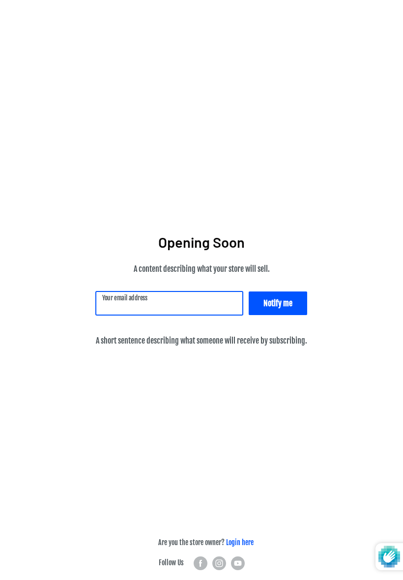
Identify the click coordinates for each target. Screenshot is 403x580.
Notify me (277, 303)
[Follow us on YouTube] (238, 563)
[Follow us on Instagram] (219, 563)
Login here (240, 542)
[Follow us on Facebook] (200, 563)
